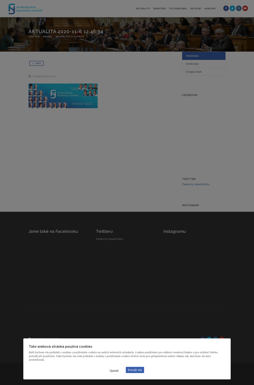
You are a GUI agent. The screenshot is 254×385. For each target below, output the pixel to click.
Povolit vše (135, 370)
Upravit (114, 370)
